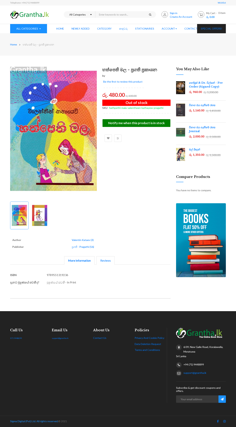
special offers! (211, 28)
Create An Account (181, 16)
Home (13, 44)
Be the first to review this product (123, 81)
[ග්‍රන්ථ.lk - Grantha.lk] (29, 14)
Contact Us (99, 337)
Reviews (105, 260)
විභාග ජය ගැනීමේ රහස (202, 105)
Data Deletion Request (148, 344)
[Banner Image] (201, 240)
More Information (79, 260)
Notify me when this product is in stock (136, 123)
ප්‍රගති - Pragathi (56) (83, 246)
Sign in (173, 13)
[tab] (79, 260)
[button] (89, 131)
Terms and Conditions (147, 349)
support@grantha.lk (60, 338)
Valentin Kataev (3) (83, 239)
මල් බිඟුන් (194, 149)
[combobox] (119, 14)
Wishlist (222, 2)
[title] (218, 422)
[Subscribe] (222, 399)
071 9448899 (16, 338)
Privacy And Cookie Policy (149, 337)
